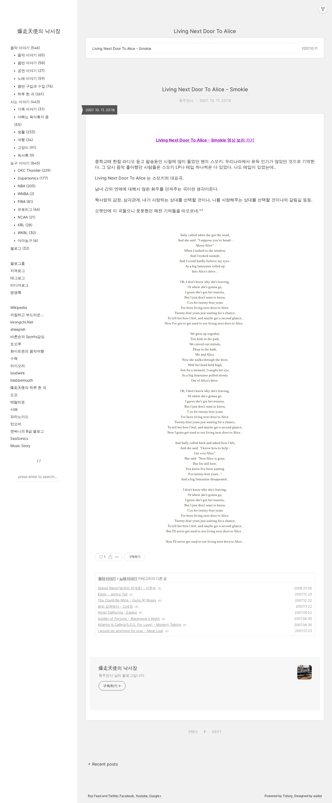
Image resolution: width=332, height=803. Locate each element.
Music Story (20, 445)
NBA (26, 186)
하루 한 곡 (30, 94)
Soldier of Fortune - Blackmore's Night (129, 618)
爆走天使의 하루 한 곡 (28, 387)
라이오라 (17, 365)
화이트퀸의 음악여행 (27, 351)
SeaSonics (19, 438)
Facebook (127, 796)
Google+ (155, 796)
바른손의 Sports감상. (27, 336)
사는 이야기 (25, 101)
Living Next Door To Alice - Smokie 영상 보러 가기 (205, 140)
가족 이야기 (31, 109)
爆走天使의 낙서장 (38, 31)
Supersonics (32, 178)
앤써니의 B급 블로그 (27, 431)
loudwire (17, 373)
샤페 (14, 409)
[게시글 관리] (117, 557)
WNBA (25, 193)
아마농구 (27, 240)
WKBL (26, 232)
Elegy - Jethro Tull (112, 594)
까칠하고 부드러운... (27, 315)
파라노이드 (19, 416)
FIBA (25, 201)
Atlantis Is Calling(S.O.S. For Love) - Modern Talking (139, 624)
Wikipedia (18, 307)
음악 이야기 (25, 47)
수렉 (14, 358)
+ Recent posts (103, 764)
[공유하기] (110, 557)
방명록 (15, 292)
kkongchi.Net (21, 322)
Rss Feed (94, 796)
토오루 (15, 344)
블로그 (19, 248)
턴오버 (15, 424)
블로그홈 (17, 263)
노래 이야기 (31, 78)
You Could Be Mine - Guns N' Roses (127, 600)
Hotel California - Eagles (117, 612)
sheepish (17, 329)
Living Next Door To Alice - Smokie (121, 48)
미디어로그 (19, 285)
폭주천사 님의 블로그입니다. (122, 675)
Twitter (113, 796)
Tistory (288, 796)
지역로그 (17, 270)
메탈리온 (17, 402)
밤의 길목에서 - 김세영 (115, 606)
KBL (24, 225)
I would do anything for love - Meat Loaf (130, 631)
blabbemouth (21, 380)
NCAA (26, 217)
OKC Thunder (34, 170)
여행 (25, 139)
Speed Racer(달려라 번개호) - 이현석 (127, 588)
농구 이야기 (25, 163)
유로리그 (28, 209)
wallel (317, 796)
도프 (14, 395)
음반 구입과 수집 (35, 86)
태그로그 (17, 278)
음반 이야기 (31, 63)
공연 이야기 (31, 70)
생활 (26, 132)
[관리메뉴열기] (323, 9)
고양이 (26, 147)
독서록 (25, 155)
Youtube (142, 796)
